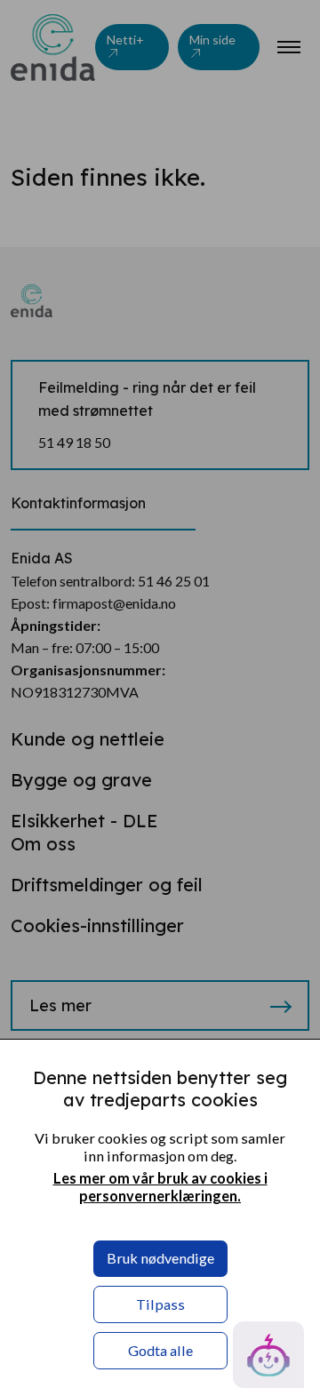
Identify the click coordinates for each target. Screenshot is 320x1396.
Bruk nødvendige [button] (160, 1257)
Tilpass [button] (160, 1304)
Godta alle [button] (160, 1350)
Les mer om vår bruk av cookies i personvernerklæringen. (160, 1186)
